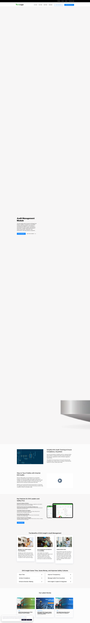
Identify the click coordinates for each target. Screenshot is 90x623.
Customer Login (71, 1)
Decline (29, 619)
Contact (62, 1)
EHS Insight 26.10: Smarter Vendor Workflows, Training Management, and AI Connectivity (44, 613)
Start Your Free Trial (21, 233)
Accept (24, 619)
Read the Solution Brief (30, 233)
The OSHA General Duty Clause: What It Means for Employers (63, 613)
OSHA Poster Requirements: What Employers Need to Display (25, 613)
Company (58, 1)
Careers (66, 1)
